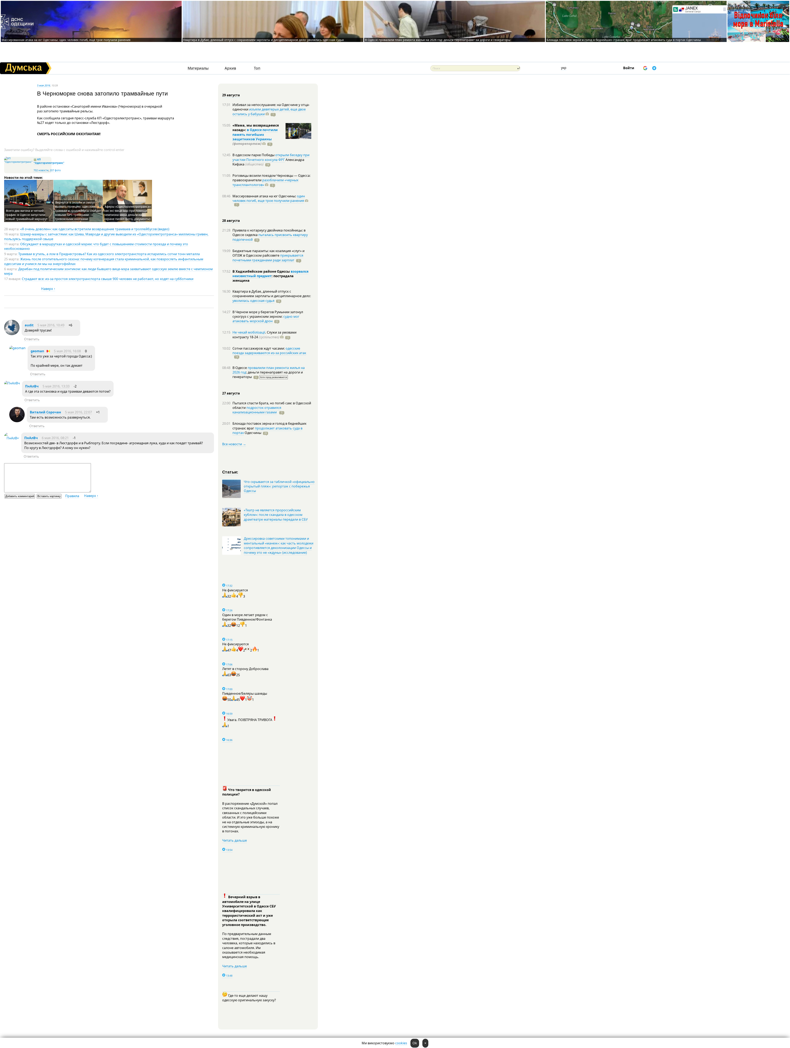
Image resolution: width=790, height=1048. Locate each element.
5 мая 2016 (43, 85)
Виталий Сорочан (45, 412)
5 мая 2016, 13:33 (56, 386)
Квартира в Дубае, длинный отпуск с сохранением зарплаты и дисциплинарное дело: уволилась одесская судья (263, 40)
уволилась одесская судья (253, 300)
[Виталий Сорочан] (17, 421)
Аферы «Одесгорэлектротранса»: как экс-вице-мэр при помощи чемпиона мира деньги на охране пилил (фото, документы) (128, 213)
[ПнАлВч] (12, 383)
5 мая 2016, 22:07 (78, 412)
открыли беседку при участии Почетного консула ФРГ (270, 157)
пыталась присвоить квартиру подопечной (270, 237)
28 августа (231, 220)
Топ (257, 68)
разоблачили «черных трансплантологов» (265, 182)
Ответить (32, 339)
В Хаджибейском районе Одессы (261, 271)
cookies (401, 1043)
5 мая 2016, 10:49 (50, 325)
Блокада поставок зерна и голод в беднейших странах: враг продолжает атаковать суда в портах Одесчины (624, 40)
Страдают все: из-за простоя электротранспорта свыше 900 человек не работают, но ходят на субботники (107, 279)
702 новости (41, 170)
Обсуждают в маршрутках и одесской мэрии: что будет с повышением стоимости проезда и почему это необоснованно (96, 246)
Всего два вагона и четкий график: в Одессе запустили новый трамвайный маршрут (27, 215)
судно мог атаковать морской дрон (265, 318)
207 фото (55, 170)
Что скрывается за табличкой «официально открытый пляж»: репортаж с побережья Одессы (279, 486)
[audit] (12, 334)
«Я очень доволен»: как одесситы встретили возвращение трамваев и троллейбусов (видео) (94, 229)
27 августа (231, 393)
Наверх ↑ (48, 288)
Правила (72, 496)
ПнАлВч (32, 386)
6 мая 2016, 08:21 (55, 438)
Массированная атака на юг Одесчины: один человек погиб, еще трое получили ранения (66, 40)
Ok (414, 1043)
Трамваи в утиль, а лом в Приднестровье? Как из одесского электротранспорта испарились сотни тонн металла (109, 254)
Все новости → (234, 444)
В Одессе (240, 367)
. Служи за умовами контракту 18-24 (264, 334)
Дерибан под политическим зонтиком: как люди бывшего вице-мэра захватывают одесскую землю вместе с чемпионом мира (108, 271)
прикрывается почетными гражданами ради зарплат (267, 257)
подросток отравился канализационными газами (256, 409)
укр (563, 67)
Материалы (198, 68)
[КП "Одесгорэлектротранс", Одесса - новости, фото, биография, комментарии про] (18, 162)
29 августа (231, 95)
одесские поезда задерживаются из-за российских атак (269, 350)
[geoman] (17, 348)
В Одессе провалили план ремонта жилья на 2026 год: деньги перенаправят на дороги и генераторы (437, 40)
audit (29, 325)
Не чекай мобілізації (248, 332)
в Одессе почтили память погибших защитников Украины (255, 134)
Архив (230, 68)
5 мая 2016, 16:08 (67, 351)
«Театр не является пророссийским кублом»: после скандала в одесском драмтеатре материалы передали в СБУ (276, 515)
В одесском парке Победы (253, 155)
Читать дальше (234, 840)
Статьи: (230, 472)
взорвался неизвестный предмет (270, 273)
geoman (37, 351)
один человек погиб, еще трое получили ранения (268, 198)
